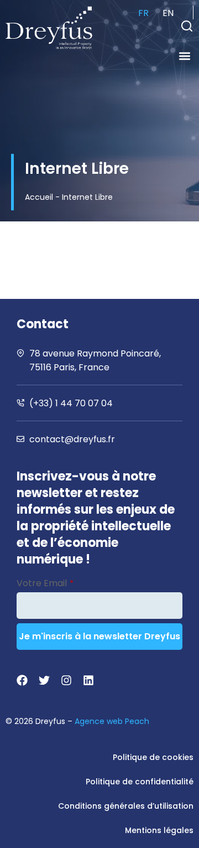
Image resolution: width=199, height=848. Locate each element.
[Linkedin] (88, 680)
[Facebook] (22, 680)
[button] (186, 26)
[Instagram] (66, 680)
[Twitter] (44, 680)
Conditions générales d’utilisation (125, 805)
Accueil (39, 197)
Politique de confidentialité (139, 781)
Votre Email (45, 583)
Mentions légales (159, 830)
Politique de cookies (153, 757)
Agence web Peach (112, 721)
